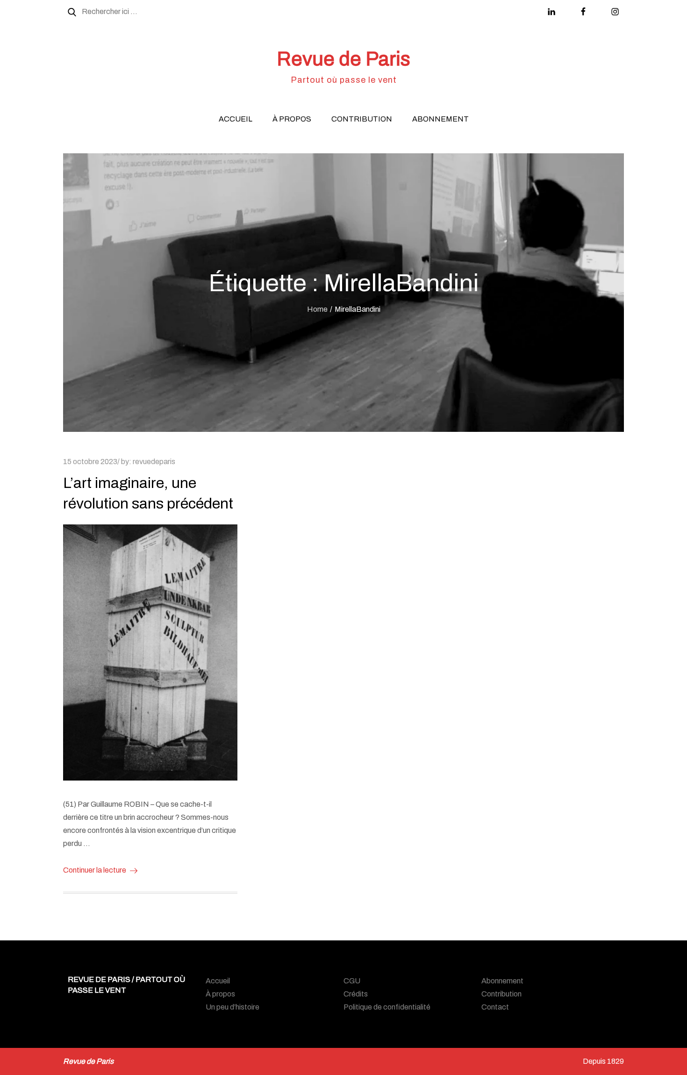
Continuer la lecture (94, 870)
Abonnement (440, 119)
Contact (495, 1007)
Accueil (235, 119)
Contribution (361, 119)
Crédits (356, 994)
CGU (352, 981)
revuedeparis (154, 462)
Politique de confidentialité (387, 1007)
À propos (291, 119)
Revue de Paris (343, 59)
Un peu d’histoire (232, 1007)
